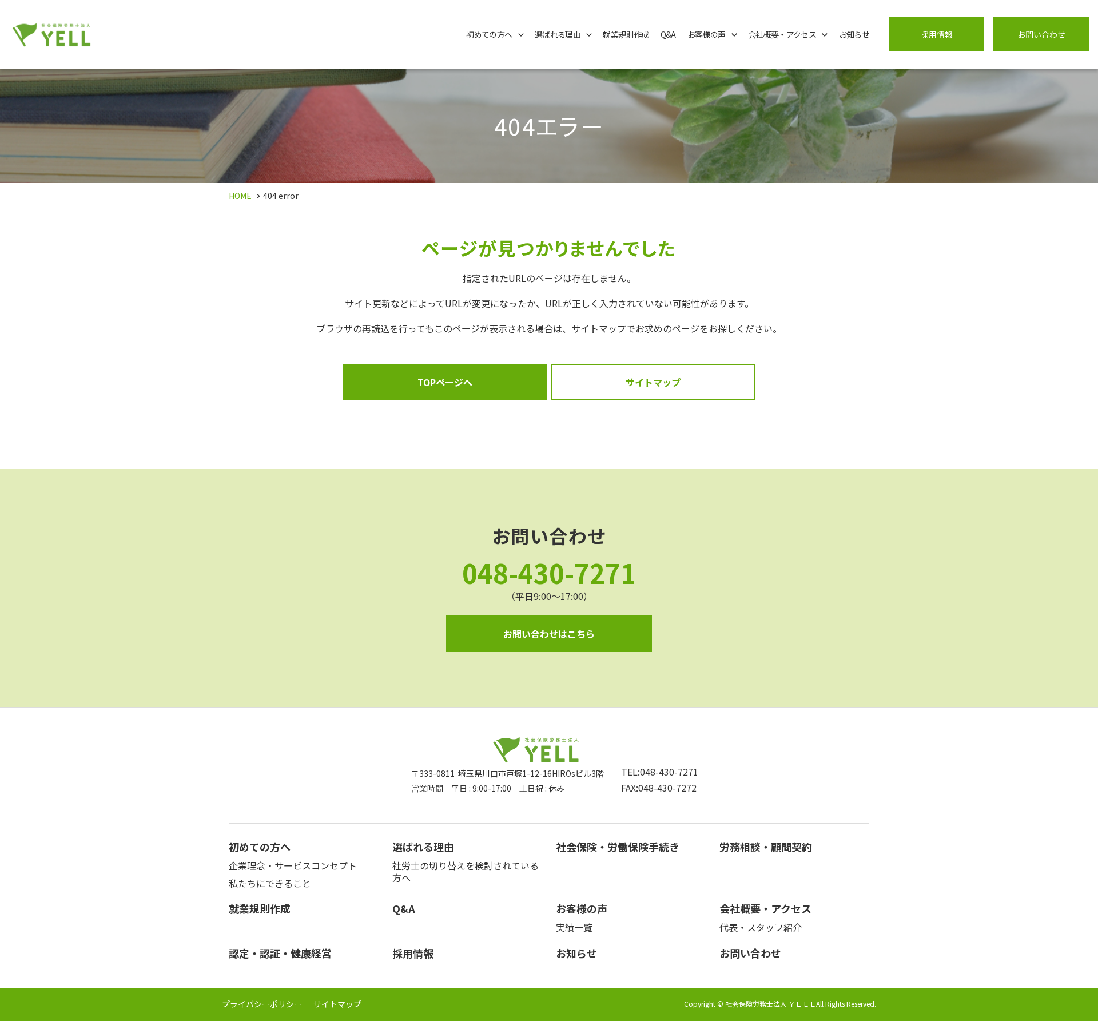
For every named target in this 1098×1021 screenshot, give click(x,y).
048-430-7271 (549, 572)
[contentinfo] (549, 864)
